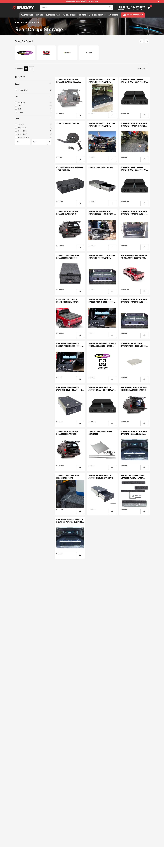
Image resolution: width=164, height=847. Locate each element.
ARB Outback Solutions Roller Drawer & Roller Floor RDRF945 (67, 80)
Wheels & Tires (69, 15)
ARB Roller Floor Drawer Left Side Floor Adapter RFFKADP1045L (132, 476)
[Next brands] (146, 41)
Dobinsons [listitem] (21, 103)
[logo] (23, 7)
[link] (70, 98)
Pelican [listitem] (20, 112)
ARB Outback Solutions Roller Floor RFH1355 (67, 432)
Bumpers (82, 15)
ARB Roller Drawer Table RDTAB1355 (100, 432)
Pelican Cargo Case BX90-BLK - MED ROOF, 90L (69, 168)
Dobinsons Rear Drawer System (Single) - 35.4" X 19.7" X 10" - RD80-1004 (69, 388)
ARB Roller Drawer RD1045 (100, 167)
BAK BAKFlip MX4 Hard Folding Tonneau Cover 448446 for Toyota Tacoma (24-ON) (70, 300)
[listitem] (34, 124)
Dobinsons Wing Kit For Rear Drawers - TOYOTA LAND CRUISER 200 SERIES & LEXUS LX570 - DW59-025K (101, 124)
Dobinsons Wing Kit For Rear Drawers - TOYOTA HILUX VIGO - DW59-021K (69, 520)
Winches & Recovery (97, 15)
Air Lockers (113, 15)
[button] (149, 7)
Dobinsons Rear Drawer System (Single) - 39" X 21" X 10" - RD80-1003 (100, 476)
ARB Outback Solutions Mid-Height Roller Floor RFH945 (134, 388)
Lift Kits (39, 15)
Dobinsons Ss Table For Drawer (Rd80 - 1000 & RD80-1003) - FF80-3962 (133, 344)
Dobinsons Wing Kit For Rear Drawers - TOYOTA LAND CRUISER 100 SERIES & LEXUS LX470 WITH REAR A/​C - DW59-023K (101, 80)
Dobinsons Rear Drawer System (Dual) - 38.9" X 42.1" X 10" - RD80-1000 (134, 80)
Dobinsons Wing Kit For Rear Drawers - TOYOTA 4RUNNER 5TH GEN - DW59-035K (134, 124)
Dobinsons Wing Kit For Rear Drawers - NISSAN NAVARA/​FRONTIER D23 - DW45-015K (134, 432)
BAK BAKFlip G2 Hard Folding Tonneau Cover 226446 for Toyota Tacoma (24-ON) (134, 256)
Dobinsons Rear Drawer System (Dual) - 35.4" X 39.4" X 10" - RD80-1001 (134, 168)
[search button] (110, 7)
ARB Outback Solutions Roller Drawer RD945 (67, 212)
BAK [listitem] (19, 109)
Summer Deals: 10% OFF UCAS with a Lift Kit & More (82, 1)
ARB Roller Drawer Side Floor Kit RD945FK (67, 476)
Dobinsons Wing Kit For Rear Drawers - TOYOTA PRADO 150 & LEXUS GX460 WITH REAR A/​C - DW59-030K (134, 300)
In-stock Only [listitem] (22, 90)
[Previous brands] (141, 41)
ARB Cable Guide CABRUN (67, 123)
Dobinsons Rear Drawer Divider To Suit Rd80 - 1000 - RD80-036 (101, 300)
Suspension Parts (53, 15)
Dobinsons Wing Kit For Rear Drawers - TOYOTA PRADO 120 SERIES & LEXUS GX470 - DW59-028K (134, 212)
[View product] (80, 115)
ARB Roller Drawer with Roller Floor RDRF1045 (67, 256)
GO (49, 142)
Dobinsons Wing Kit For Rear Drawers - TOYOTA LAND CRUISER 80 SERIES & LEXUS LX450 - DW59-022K (101, 256)
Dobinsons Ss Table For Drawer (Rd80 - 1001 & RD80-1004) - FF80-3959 (101, 212)
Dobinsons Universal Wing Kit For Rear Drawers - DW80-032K (102, 344)
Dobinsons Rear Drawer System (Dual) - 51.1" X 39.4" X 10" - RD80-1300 (101, 388)
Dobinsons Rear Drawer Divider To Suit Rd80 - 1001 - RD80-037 (69, 344)
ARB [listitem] (19, 106)
